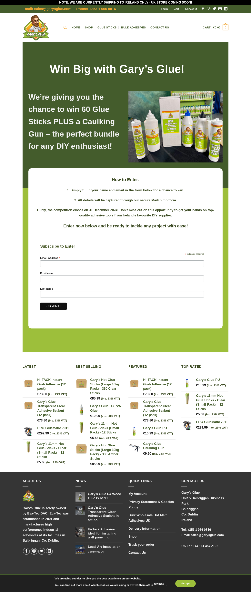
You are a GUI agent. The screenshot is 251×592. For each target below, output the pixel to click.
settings (159, 584)
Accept (185, 583)
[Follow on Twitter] (214, 9)
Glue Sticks (106, 27)
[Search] (65, 27)
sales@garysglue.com (207, 535)
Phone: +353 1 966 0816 (96, 9)
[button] (215, 27)
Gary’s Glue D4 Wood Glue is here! (104, 496)
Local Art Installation (104, 547)
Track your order (141, 544)
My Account (137, 494)
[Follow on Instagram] (208, 9)
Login (164, 8)
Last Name (46, 288)
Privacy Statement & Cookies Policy (151, 504)
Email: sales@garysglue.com (47, 9)
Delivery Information (144, 529)
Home (76, 27)
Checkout (191, 8)
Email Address (50, 258)
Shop (89, 27)
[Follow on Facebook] (203, 9)
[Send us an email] (220, 9)
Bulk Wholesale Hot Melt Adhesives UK (147, 518)
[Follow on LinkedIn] (225, 9)
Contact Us (159, 27)
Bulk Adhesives (133, 27)
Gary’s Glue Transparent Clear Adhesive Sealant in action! (103, 514)
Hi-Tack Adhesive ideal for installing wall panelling (102, 533)
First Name (46, 273)
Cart (176, 8)
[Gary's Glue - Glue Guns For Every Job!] (40, 27)
